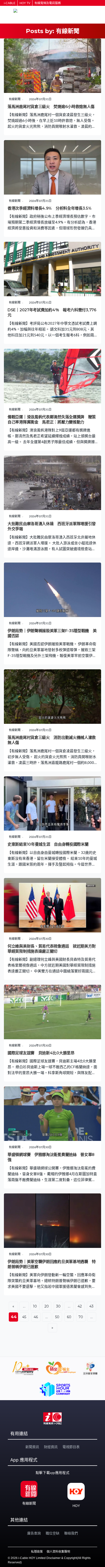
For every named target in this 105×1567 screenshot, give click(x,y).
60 (69, 1317)
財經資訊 (51, 1447)
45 (24, 1317)
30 (58, 1306)
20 (46, 1306)
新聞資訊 (32, 1447)
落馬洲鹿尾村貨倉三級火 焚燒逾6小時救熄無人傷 (51, 106)
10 (35, 1306)
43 (91, 1306)
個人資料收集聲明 (58, 1551)
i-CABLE (9, 3)
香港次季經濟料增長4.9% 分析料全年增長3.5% (50, 208)
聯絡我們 (71, 1533)
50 (57, 1317)
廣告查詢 (34, 1533)
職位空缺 (52, 1533)
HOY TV (25, 3)
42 (80, 1306)
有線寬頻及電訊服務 (47, 3)
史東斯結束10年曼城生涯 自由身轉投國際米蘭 (48, 844)
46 (36, 1317)
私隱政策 (37, 1551)
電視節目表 (71, 1447)
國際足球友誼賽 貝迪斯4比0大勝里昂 (41, 1053)
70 (80, 1317)
